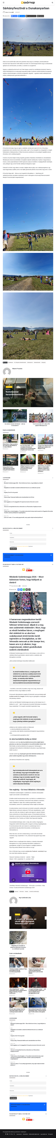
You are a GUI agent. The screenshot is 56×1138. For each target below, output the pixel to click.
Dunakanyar (10, 362)
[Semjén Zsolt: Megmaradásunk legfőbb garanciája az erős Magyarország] (45, 439)
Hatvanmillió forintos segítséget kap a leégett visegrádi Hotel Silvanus (9, 468)
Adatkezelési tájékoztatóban (22, 546)
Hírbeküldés (25, 1134)
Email (11, 533)
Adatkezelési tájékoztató (34, 1134)
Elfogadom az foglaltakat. (22, 546)
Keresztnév (12, 541)
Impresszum (19, 1134)
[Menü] (3, 3)
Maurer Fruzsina (8, 12)
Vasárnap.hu (23, 1131)
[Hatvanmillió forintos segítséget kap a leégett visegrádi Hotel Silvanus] (10, 460)
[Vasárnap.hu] (28, 2)
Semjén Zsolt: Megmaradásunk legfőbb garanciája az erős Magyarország (45, 447)
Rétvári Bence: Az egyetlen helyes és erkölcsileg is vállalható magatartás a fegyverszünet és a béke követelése (44, 468)
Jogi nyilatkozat (43, 1134)
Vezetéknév (12, 537)
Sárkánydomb (30, 362)
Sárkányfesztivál (37, 362)
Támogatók (50, 1134)
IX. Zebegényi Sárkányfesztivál (20, 362)
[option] (28, 392)
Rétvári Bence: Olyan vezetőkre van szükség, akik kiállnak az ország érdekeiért (10, 445)
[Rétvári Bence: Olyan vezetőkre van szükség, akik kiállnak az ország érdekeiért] (10, 438)
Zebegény (43, 362)
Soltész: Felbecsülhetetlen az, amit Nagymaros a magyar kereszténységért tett (19, 393)
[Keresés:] (52, 3)
